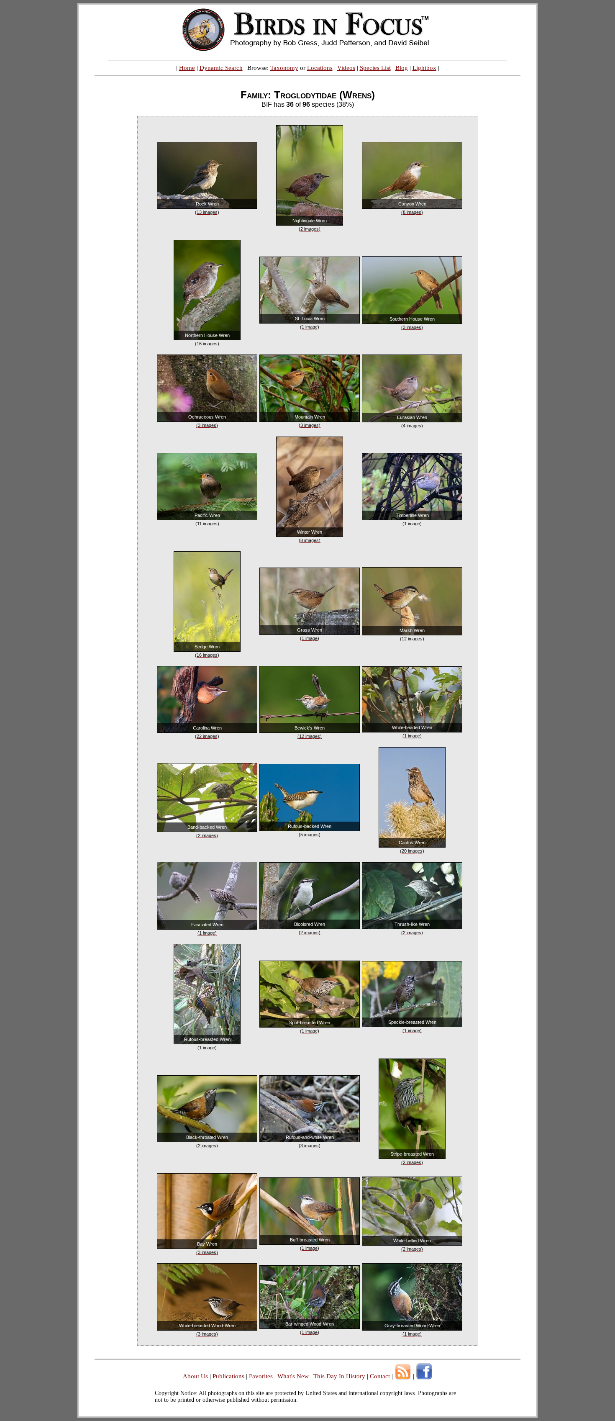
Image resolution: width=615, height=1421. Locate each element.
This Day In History (339, 1376)
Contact (380, 1376)
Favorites (261, 1376)
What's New (293, 1376)
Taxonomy (284, 67)
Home (187, 67)
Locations (320, 67)
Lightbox (424, 67)
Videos (346, 67)
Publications (228, 1376)
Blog (401, 67)
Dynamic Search (221, 67)
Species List (375, 67)
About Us (195, 1376)
